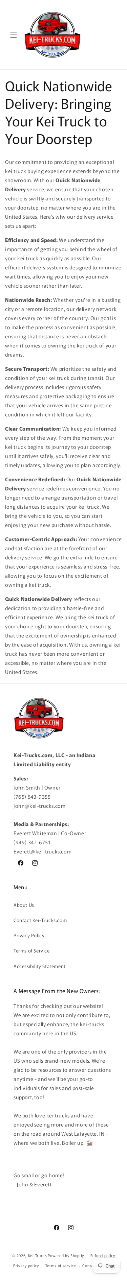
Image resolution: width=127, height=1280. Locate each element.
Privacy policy (26, 1265)
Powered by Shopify (66, 1255)
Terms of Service (32, 950)
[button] (13, 34)
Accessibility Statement (40, 966)
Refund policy (102, 1255)
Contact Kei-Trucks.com (40, 920)
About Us (24, 904)
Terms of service (60, 1265)
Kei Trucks (37, 1255)
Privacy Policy (29, 935)
